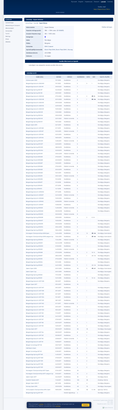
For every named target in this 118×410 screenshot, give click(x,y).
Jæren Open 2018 (31, 268)
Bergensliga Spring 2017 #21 (34, 354)
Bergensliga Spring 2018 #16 (34, 223)
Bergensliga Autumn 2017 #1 (34, 341)
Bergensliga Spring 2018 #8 (34, 252)
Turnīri (7, 33)
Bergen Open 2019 (31, 125)
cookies (41, 404)
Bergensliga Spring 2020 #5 (34, 112)
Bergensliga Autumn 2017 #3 (34, 335)
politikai (57, 406)
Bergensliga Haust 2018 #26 (34, 166)
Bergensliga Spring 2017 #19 (34, 361)
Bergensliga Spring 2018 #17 (34, 220)
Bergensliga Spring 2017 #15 (34, 367)
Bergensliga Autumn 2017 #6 (35, 322)
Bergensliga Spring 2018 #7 (34, 255)
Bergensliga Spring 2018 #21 (34, 207)
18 (77, 125)
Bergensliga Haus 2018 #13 (34, 188)
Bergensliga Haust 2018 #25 (34, 169)
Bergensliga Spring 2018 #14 (34, 227)
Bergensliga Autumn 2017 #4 (35, 332)
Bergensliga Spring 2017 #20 (34, 357)
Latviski (103, 2)
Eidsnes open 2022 (31, 80)
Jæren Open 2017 (31, 377)
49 (78, 386)
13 (77, 236)
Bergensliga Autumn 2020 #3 (35, 109)
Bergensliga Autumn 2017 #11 (35, 306)
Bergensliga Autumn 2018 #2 (34, 201)
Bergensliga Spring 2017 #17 (34, 392)
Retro (108, 9)
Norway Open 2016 (31, 386)
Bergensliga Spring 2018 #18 (34, 217)
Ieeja (95, 9)
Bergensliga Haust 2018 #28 (34, 160)
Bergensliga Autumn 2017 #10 (35, 310)
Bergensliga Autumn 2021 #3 (34, 86)
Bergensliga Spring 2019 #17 (34, 144)
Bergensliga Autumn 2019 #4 (35, 137)
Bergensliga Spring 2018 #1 (34, 278)
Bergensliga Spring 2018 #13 (34, 230)
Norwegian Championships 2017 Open (37, 370)
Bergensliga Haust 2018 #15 (34, 185)
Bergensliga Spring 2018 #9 (34, 249)
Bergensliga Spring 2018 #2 (34, 274)
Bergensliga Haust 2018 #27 (34, 163)
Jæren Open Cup (31, 271)
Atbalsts (8, 42)
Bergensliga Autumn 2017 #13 (35, 300)
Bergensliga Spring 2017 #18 (34, 364)
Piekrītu (85, 405)
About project (10, 28)
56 (77, 329)
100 (78, 380)
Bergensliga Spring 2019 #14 (34, 150)
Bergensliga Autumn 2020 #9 (35, 96)
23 (77, 233)
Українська (88, 1)
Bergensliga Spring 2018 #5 (34, 258)
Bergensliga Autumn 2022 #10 (35, 83)
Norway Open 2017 (31, 329)
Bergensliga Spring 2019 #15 (34, 147)
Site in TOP (110, 404)
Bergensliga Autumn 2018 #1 (34, 204)
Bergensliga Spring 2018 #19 (34, 214)
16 (77, 284)
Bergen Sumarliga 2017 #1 (34, 351)
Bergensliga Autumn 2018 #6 (35, 198)
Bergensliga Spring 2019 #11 (34, 153)
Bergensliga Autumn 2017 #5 (34, 326)
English (80, 1)
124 (78, 389)
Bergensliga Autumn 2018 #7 (35, 195)
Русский (74, 1)
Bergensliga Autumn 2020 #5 (35, 102)
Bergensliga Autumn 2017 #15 (35, 294)
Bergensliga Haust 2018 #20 (34, 172)
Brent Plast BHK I (61, 49)
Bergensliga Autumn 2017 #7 (35, 319)
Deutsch (96, 1)
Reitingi (8, 36)
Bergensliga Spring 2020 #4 (34, 115)
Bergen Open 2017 (31, 284)
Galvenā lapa (9, 22)
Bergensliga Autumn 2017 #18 (35, 281)
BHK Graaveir (49, 46)
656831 (61, 30)
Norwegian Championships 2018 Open (37, 233)
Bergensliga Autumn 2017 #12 (35, 303)
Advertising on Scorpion (13, 25)
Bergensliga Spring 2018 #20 (34, 211)
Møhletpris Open (31, 348)
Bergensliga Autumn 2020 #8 (35, 99)
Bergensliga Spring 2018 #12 (34, 239)
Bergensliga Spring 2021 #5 (34, 93)
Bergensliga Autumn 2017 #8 (35, 316)
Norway (70, 49)
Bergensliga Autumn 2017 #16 (35, 290)
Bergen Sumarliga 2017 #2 (34, 345)
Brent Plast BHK (50, 49)
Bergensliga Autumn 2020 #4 (35, 105)
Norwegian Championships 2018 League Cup (39, 236)
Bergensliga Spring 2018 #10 (34, 246)
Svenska (110, 1)
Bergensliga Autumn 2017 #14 (35, 297)
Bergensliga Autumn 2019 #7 (35, 131)
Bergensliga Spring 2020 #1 (34, 121)
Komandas (9, 31)
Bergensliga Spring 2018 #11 (34, 243)
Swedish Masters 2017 (32, 380)
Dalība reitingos (107, 27)
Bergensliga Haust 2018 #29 (34, 156)
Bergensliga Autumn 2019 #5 (34, 134)
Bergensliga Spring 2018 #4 (34, 262)
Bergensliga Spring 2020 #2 (34, 118)
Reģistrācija (101, 9)
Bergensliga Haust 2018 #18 (34, 179)
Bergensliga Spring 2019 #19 (34, 141)
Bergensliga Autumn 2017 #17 (35, 287)
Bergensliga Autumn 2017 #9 (35, 313)
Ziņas (7, 39)
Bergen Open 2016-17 (32, 383)
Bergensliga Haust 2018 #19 (34, 176)
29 (77, 370)
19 (77, 383)
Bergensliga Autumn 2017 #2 (34, 338)
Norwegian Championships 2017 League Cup (39, 373)
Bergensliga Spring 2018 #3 (34, 265)
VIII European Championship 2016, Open (38, 389)
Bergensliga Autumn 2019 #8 (35, 128)
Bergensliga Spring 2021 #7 (34, 90)
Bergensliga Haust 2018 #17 (34, 182)
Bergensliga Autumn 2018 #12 (35, 192)
